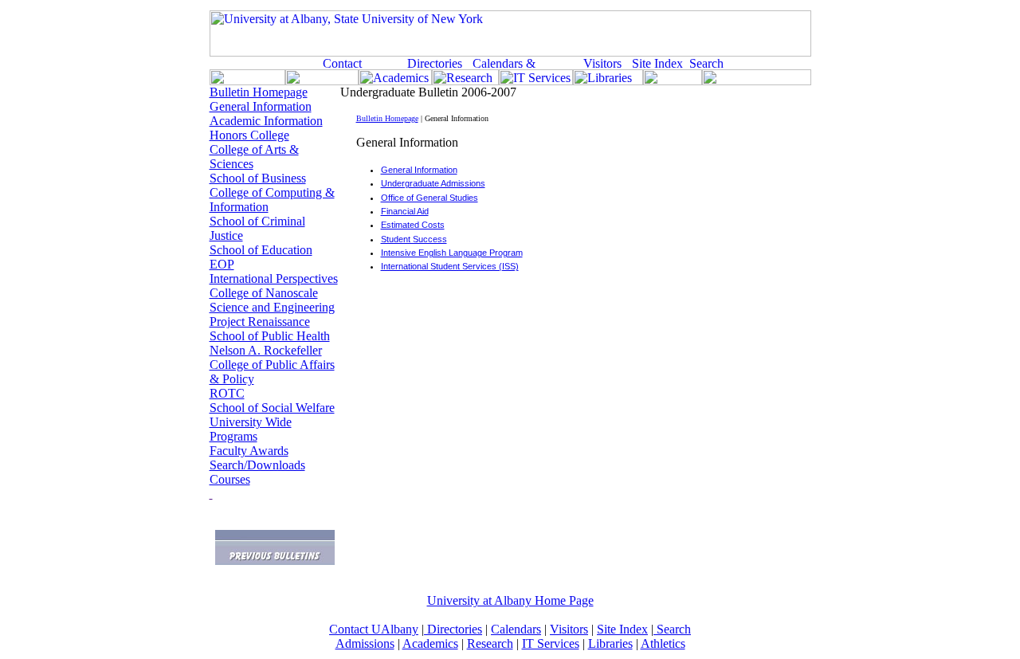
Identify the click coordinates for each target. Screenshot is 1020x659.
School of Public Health (270, 336)
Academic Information (266, 120)
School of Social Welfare (272, 407)
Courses (230, 479)
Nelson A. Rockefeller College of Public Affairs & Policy (272, 364)
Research (490, 643)
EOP (222, 264)
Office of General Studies (429, 197)
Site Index (622, 629)
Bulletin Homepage (259, 92)
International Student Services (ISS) (450, 266)
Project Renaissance (260, 321)
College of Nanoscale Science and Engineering (272, 300)
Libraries (610, 643)
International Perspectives (274, 278)
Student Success (414, 239)
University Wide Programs (251, 429)
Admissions (364, 643)
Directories (453, 629)
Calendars (516, 629)
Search (672, 629)
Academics (430, 643)
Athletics (663, 643)
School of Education (261, 250)
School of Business (258, 178)
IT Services (550, 643)
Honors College (249, 135)
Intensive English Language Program (452, 252)
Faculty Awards (249, 450)
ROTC (227, 393)
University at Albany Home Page (510, 600)
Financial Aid (405, 211)
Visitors (569, 629)
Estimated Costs (413, 224)
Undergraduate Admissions (433, 183)
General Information (261, 106)
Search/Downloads (257, 465)
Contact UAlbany (373, 629)
